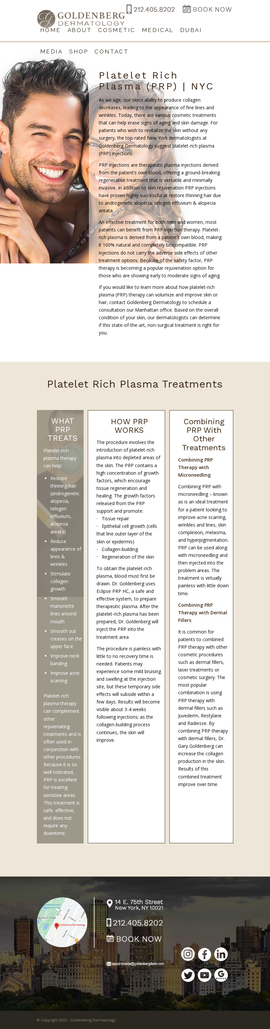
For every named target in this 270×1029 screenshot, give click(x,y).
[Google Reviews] (221, 976)
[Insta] (188, 955)
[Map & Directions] (65, 922)
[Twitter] (188, 976)
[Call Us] (135, 923)
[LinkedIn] (221, 955)
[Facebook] (204, 955)
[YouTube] (204, 976)
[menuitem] (50, 30)
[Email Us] (135, 965)
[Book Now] (206, 14)
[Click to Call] (149, 14)
